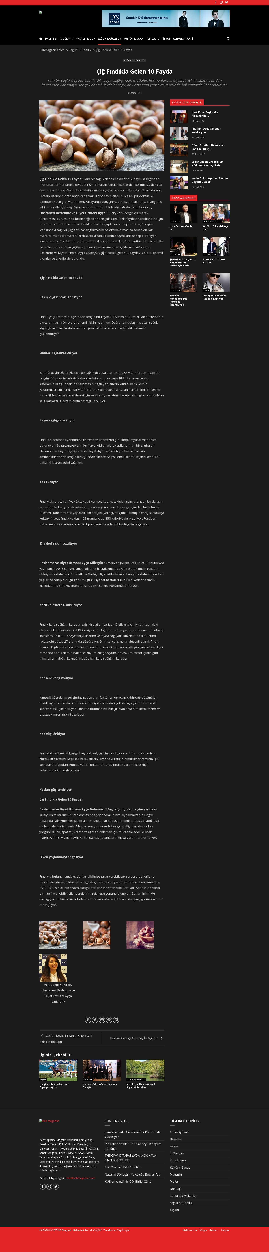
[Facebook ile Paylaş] (88, 1020)
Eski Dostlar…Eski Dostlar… (123, 1167)
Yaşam (80, 38)
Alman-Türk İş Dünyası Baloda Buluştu (100, 1086)
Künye (203, 1230)
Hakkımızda (190, 1230)
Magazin (153, 38)
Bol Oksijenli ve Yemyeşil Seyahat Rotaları (140, 1086)
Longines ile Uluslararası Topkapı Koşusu (53, 1086)
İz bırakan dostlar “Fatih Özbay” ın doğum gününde (133, 1146)
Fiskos (166, 38)
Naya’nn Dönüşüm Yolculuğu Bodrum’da (132, 1174)
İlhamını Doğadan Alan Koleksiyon (206, 130)
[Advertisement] (62, 1242)
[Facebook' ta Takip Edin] (216, 2)
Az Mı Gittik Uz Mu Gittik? (214, 261)
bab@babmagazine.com (81, 1178)
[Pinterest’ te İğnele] (109, 1020)
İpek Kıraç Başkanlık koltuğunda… (205, 113)
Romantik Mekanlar (136, 1080)
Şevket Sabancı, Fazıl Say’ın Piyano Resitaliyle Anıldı (182, 262)
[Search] (228, 38)
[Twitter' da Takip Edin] (226, 2)
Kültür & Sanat (134, 38)
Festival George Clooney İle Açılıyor (134, 1038)
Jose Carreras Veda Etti (181, 228)
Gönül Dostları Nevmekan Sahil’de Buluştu (208, 147)
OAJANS (98, 1230)
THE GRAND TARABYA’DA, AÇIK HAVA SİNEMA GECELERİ (130, 1158)
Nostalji (175, 1189)
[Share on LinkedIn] (116, 1020)
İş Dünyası (67, 38)
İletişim (225, 1230)
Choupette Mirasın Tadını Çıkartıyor (214, 297)
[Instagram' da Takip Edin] (221, 2)
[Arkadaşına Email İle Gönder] (102, 1020)
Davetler (51, 38)
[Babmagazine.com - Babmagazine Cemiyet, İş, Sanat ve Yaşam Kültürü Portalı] (68, 19)
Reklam (214, 1230)
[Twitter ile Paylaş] (95, 1020)
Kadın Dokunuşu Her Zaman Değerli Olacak (210, 180)
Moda (91, 38)
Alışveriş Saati (183, 38)
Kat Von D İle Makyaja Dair (216, 228)
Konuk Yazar (209, 254)
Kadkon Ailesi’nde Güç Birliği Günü (128, 1182)
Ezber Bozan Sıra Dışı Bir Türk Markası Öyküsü (207, 163)
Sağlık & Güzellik (109, 38)
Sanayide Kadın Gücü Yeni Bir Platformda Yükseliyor (132, 1134)
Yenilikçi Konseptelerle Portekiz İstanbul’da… (178, 300)
